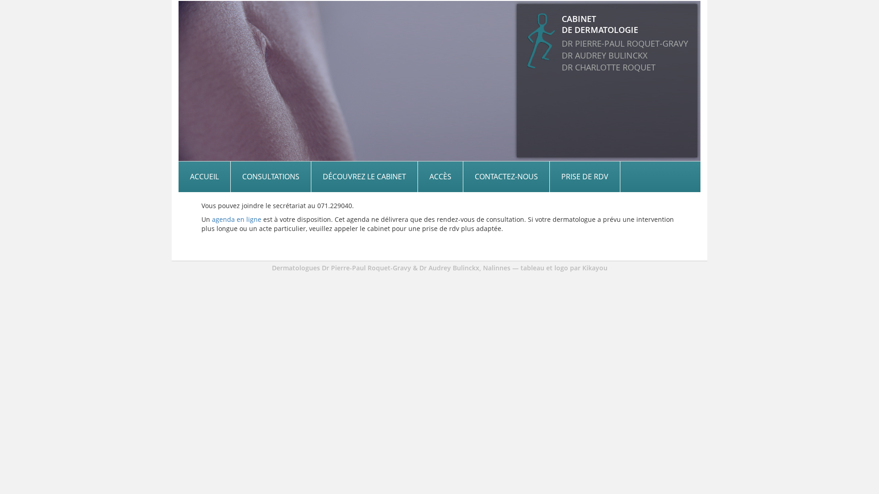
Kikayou (595, 267)
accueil (204, 177)
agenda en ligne (236, 219)
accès (440, 177)
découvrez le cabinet (364, 177)
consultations (270, 177)
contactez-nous (506, 177)
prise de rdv (584, 177)
